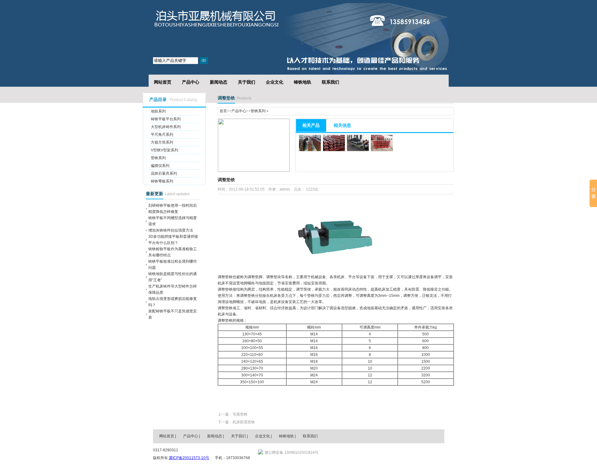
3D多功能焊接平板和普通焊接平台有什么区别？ (173, 239)
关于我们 (246, 82)
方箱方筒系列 (162, 142)
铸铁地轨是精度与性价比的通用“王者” (172, 277)
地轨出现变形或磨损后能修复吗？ (172, 302)
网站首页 (162, 82)
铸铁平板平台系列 (166, 119)
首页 (223, 111)
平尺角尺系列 (162, 134)
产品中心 (190, 82)
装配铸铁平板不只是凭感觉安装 (172, 314)
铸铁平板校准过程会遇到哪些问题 (172, 264)
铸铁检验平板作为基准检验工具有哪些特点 (172, 252)
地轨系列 (158, 111)
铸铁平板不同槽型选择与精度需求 (172, 221)
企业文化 (274, 82)
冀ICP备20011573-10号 (189, 458)
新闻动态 (218, 82)
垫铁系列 (158, 158)
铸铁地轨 (302, 82)
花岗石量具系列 (164, 173)
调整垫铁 (218, 19)
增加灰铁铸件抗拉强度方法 (170, 230)
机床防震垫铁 (244, 422)
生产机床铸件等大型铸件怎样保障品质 (172, 289)
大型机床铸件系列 (166, 127)
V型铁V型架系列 (164, 150)
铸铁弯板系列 (162, 181)
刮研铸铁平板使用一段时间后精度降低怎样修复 (172, 208)
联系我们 (330, 82)
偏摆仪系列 (160, 165)
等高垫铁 (240, 414)
